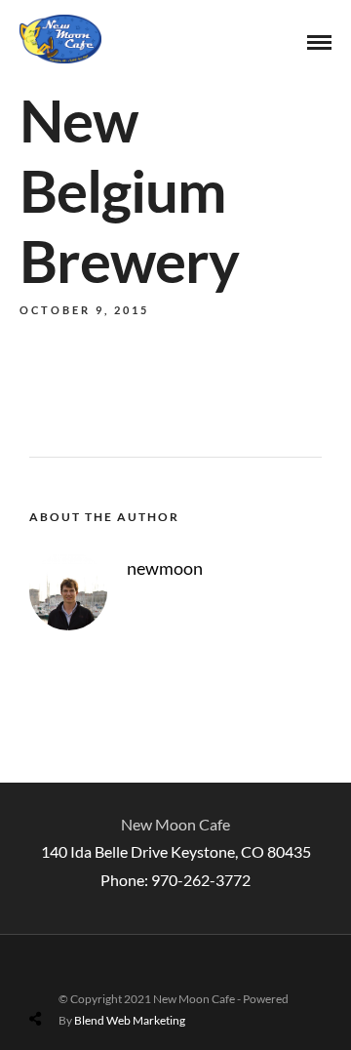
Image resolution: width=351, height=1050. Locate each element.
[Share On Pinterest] (112, 972)
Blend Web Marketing (129, 1020)
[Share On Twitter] (85, 972)
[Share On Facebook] (58, 972)
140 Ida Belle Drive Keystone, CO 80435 (176, 851)
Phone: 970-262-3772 (175, 879)
